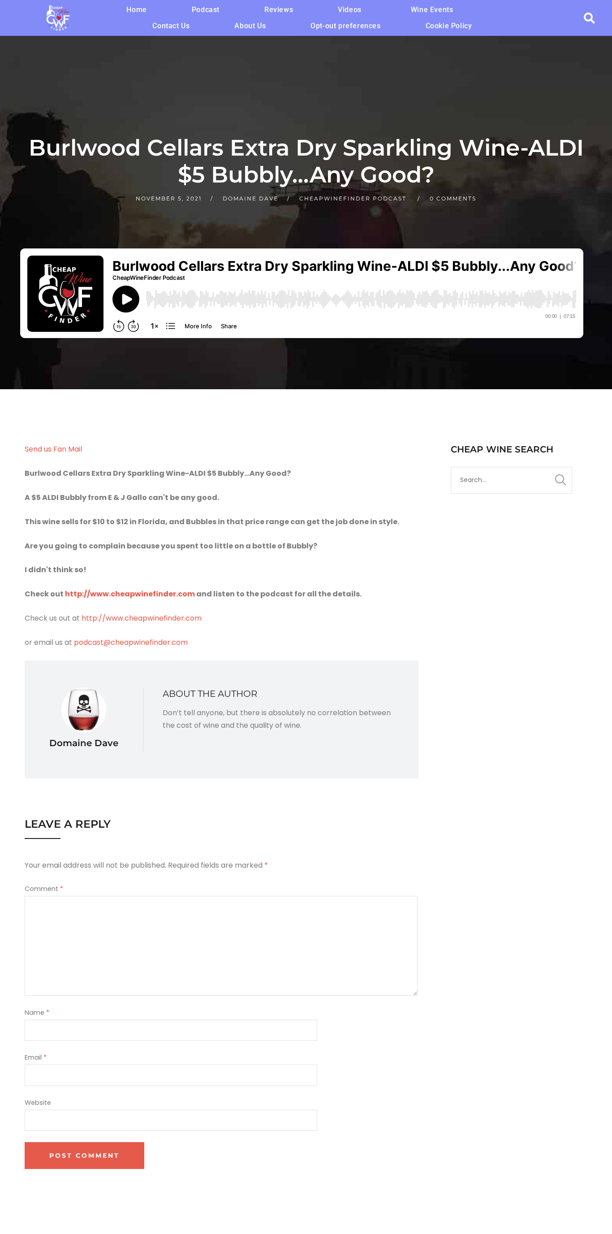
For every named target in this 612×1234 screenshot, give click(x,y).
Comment (44, 888)
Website (38, 1102)
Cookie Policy (449, 26)
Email (36, 1057)
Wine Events (432, 9)
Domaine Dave (250, 198)
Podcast (206, 9)
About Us (250, 26)
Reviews (278, 9)
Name (37, 1012)
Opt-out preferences (345, 26)
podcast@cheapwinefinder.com (131, 642)
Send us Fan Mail (53, 449)
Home (136, 9)
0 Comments (453, 198)
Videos (350, 9)
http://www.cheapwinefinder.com (130, 594)
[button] (352, 10)
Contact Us (171, 26)
